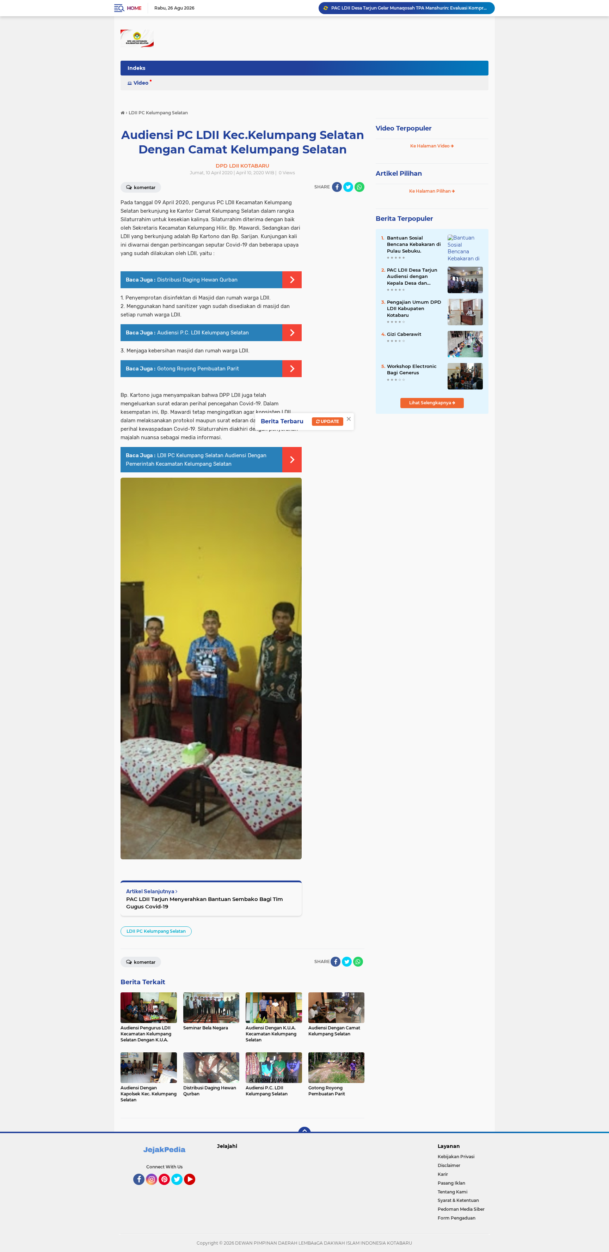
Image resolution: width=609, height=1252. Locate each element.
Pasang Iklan (451, 1183)
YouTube (194, 1188)
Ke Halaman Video (430, 146)
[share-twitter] (348, 187)
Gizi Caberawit (404, 334)
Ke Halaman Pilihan (430, 191)
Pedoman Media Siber (461, 1209)
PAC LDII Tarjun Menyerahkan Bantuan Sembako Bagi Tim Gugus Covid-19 (204, 903)
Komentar (144, 187)
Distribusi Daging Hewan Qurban (197, 280)
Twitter (180, 1188)
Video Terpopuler (404, 128)
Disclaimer (449, 1165)
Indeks (136, 68)
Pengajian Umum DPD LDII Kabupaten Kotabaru (414, 308)
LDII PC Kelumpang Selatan (156, 931)
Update (329, 421)
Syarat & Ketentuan (458, 1200)
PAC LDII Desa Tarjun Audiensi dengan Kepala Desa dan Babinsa (412, 276)
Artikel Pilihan (399, 173)
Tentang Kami (452, 1191)
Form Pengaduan (456, 1218)
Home (134, 8)
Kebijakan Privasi (456, 1156)
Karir (443, 1174)
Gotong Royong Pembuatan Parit (198, 368)
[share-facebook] (337, 187)
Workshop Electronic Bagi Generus (412, 369)
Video (141, 83)
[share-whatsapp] (359, 187)
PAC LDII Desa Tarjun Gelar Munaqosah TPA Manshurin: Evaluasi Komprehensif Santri (409, 8)
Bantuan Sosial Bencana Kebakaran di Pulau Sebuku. (414, 244)
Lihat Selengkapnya (430, 402)
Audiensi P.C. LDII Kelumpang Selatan (203, 332)
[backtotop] (304, 1133)
